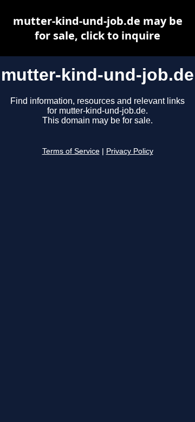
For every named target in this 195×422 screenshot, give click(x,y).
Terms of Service (71, 151)
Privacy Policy (129, 151)
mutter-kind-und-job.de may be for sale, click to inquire (98, 28)
